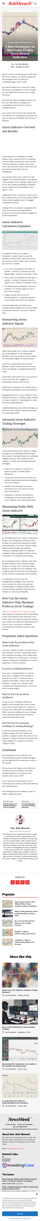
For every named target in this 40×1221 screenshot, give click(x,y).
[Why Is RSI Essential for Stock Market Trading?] (20, 1012)
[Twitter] (17, 882)
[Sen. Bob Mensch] (20, 820)
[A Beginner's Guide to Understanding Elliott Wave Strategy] (7, 942)
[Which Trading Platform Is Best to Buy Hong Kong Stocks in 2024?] (7, 913)
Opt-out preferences (15, 1218)
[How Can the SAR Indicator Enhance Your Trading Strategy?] (7, 923)
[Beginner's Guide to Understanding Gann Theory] (7, 932)
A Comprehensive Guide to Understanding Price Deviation (15, 1102)
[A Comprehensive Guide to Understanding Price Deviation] (20, 1085)
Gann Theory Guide (8, 1183)
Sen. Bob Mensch (21, 64)
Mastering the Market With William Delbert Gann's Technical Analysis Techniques (26, 904)
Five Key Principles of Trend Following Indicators (28, 805)
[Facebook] (13, 882)
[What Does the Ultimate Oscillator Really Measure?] (20, 975)
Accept (20, 1214)
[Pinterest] (22, 882)
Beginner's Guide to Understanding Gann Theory (25, 932)
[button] (37, 1194)
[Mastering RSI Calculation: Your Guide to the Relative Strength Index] (20, 1048)
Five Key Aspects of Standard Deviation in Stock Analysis (10, 805)
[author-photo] (3, 995)
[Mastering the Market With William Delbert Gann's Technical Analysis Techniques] (7, 904)
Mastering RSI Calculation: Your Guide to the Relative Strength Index (19, 1065)
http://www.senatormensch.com (20, 831)
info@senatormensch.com (16, 1148)
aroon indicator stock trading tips (19, 612)
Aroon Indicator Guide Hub (20, 42)
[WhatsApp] (27, 882)
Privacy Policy (26, 1218)
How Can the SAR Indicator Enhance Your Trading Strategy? (25, 923)
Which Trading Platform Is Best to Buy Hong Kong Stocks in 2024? (26, 913)
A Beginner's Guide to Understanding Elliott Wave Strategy (25, 942)
